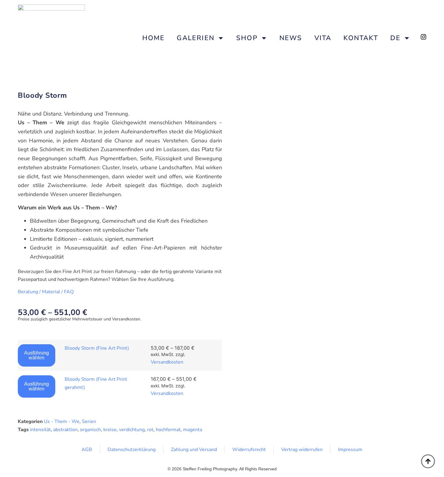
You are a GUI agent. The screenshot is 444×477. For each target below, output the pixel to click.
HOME (153, 38)
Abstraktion (65, 429)
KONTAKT (360, 38)
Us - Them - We (61, 421)
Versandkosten (167, 362)
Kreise (110, 429)
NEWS (290, 38)
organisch (90, 429)
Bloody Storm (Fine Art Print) (97, 348)
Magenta (192, 429)
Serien (89, 421)
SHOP (247, 38)
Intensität (40, 429)
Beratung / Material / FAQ (46, 291)
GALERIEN (195, 38)
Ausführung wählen (36, 355)
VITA (323, 38)
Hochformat (168, 429)
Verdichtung (132, 429)
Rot (150, 429)
